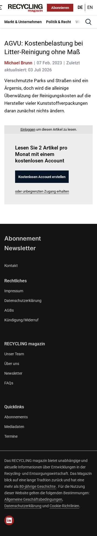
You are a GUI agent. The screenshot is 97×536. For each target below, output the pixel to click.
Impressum (13, 291)
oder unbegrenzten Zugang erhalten (42, 191)
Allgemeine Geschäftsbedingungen (33, 499)
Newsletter (20, 248)
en (90, 7)
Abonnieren (60, 8)
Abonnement (22, 238)
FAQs (8, 383)
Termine (11, 436)
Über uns (11, 363)
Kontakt (11, 265)
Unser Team (14, 354)
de (80, 7)
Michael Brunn (18, 62)
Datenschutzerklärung (22, 300)
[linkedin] (9, 520)
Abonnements (16, 417)
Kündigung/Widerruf (21, 320)
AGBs (9, 310)
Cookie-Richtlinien (64, 506)
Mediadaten (14, 426)
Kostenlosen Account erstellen (41, 177)
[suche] (88, 22)
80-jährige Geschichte (37, 486)
